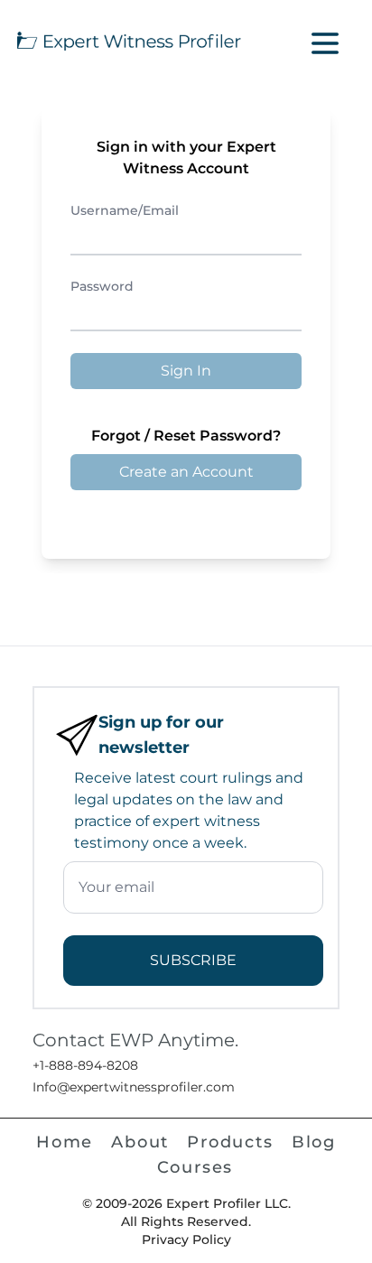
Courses (195, 1167)
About (140, 1142)
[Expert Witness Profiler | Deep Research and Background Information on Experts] (128, 39)
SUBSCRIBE (193, 960)
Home (64, 1142)
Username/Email (124, 210)
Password (102, 286)
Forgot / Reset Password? (186, 435)
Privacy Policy (186, 1239)
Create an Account (186, 471)
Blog (314, 1142)
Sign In (186, 370)
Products (230, 1142)
